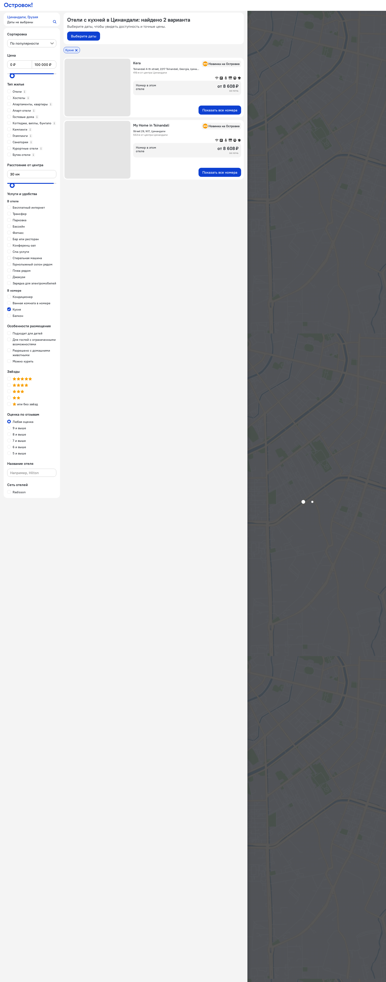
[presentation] (31, 43)
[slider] (12, 75)
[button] (32, 19)
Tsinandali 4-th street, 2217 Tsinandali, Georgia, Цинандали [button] (166, 69)
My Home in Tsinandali (151, 125)
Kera (137, 63)
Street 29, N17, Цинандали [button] (149, 131)
